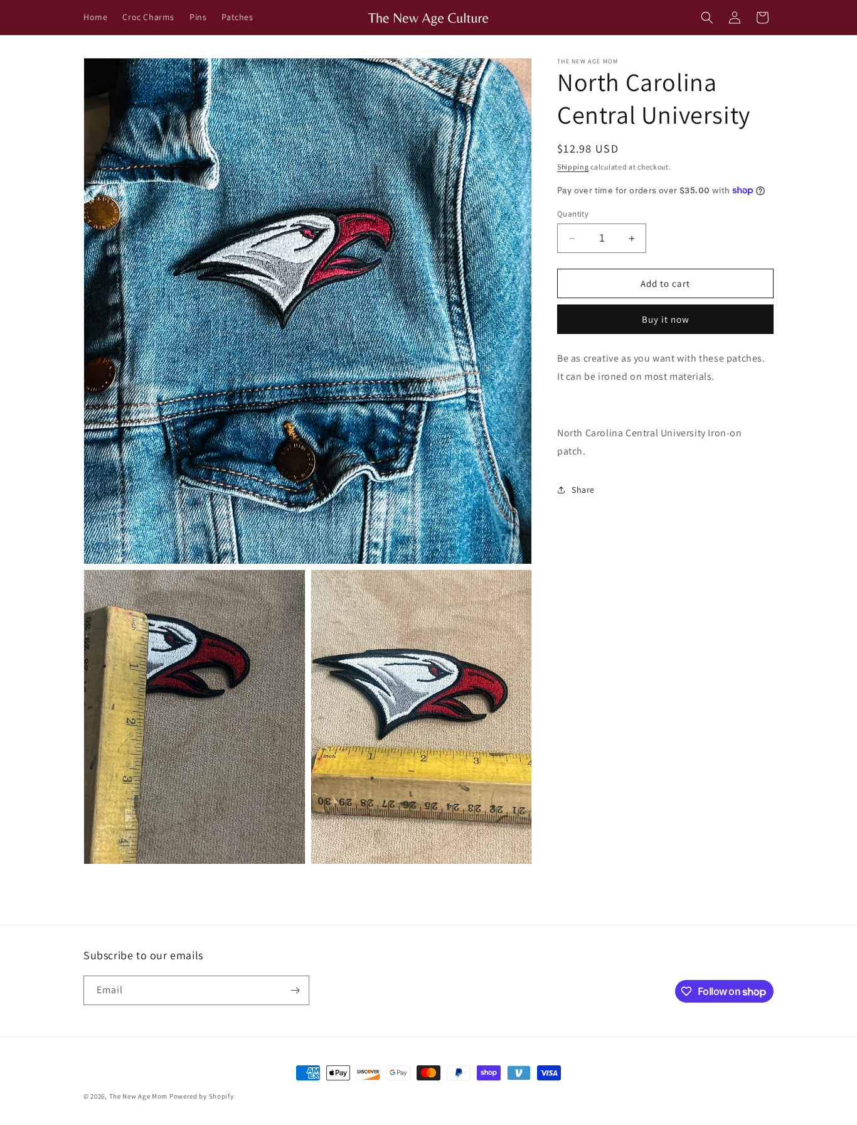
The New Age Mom (138, 1096)
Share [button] (583, 489)
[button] (707, 17)
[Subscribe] (295, 990)
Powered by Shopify (201, 1096)
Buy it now (665, 319)
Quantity (572, 213)
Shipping (573, 166)
